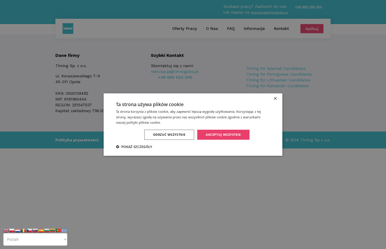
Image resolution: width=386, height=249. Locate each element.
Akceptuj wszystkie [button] (223, 134)
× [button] (275, 98)
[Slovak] (35, 230)
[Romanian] (24, 230)
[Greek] (64, 230)
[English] (6, 230)
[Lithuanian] (53, 230)
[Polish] (12, 230)
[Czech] (29, 230)
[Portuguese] (58, 230)
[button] (134, 146)
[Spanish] (41, 230)
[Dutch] (18, 230)
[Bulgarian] (47, 230)
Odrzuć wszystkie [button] (169, 134)
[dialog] (193, 124)
